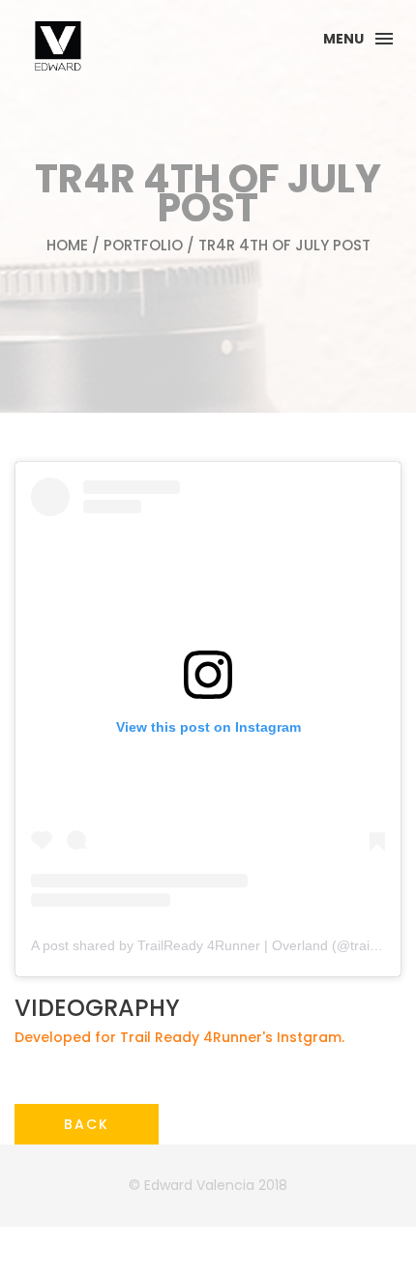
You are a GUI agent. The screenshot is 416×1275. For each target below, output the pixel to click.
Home (67, 245)
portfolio (143, 245)
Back (86, 1124)
